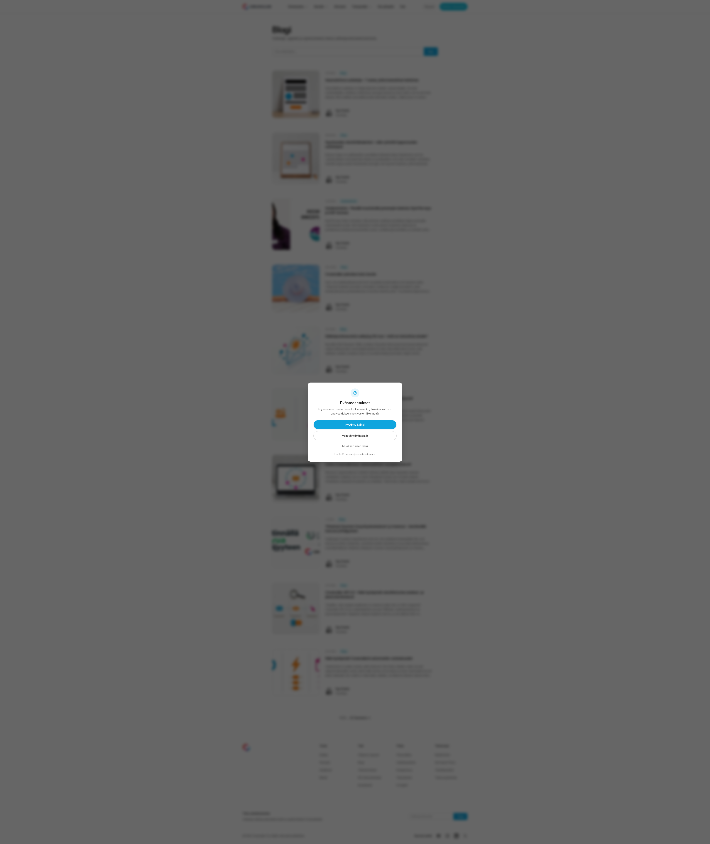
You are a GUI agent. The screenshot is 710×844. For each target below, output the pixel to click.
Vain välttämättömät (355, 435)
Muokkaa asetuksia (355, 446)
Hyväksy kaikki (355, 424)
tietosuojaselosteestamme (360, 454)
